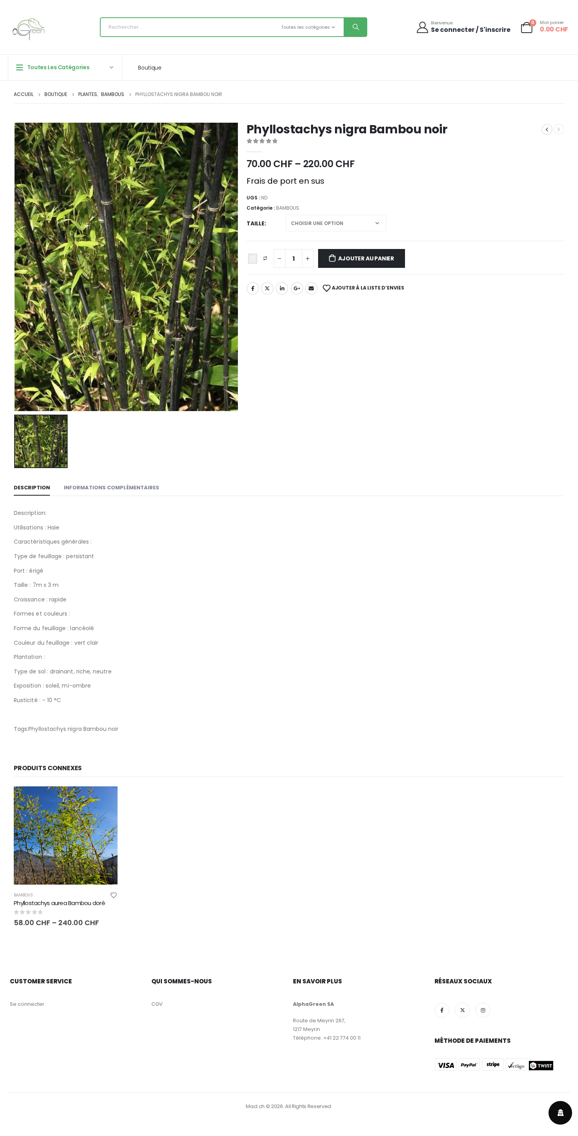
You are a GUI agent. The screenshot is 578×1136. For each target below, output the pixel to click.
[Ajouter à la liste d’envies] (113, 895)
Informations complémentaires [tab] (111, 487)
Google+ (297, 288)
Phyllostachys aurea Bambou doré (59, 903)
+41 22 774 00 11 (342, 1038)
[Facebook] (441, 1010)
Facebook (253, 288)
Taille (256, 223)
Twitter (267, 288)
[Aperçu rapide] (66, 799)
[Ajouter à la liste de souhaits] (252, 259)
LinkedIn (282, 288)
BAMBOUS (287, 208)
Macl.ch (255, 1106)
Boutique (149, 68)
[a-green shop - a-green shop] (29, 29)
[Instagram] (482, 1010)
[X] (462, 1010)
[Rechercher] (355, 27)
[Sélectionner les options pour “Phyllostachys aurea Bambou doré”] (105, 799)
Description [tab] (32, 487)
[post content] (66, 835)
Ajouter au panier (366, 258)
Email (311, 288)
